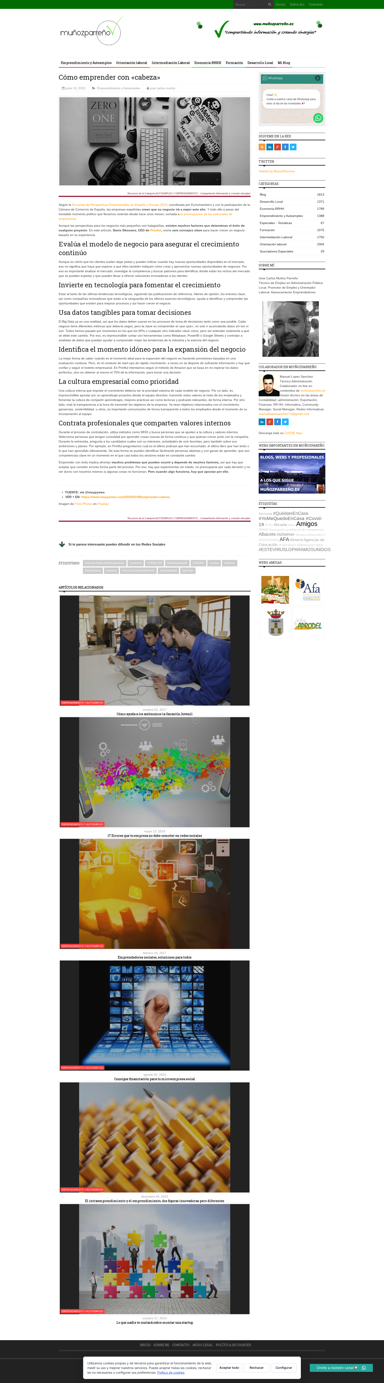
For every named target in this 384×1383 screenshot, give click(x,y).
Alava (291, 525)
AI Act (269, 525)
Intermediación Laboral (171, 63)
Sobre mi (297, 4)
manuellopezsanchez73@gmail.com (284, 414)
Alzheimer (285, 534)
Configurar (284, 1367)
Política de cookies (233, 1345)
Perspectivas (93, 570)
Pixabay (103, 504)
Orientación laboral (131, 63)
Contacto (316, 4)
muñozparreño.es (312, 390)
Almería (296, 540)
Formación (234, 63)
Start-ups (187, 570)
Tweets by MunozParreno (277, 171)
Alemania (265, 514)
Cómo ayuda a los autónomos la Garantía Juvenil (155, 714)
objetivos (229, 563)
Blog (292, 194)
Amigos (307, 523)
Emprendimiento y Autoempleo (86, 63)
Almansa (301, 534)
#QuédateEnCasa (290, 513)
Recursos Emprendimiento (138, 570)
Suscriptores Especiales (292, 251)
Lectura (214, 563)
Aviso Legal (202, 1345)
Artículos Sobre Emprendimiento (104, 563)
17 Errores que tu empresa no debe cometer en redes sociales (155, 835)
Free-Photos (83, 504)
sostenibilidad (168, 570)
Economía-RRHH (207, 63)
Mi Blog (284, 63)
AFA (284, 539)
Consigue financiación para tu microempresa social (154, 1079)
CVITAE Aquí (293, 433)
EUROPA (198, 563)
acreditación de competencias (305, 529)
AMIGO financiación (272, 529)
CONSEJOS (154, 563)
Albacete (267, 534)
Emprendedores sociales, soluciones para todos (155, 957)
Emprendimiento (177, 563)
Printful (155, 230)
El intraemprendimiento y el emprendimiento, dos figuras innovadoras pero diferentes (154, 1201)
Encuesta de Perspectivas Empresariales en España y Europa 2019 (119, 204)
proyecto (111, 570)
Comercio (136, 563)
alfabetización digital (310, 545)
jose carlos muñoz (163, 88)
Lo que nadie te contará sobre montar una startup (154, 1322)
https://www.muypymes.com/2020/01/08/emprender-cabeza (126, 497)
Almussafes (315, 534)
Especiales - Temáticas (292, 223)
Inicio (280, 4)
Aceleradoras (287, 545)
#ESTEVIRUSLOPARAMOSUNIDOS (295, 549)
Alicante (280, 525)
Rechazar (257, 1367)
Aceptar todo (229, 1367)
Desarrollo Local (260, 63)
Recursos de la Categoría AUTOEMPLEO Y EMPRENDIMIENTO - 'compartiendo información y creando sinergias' (189, 193)
